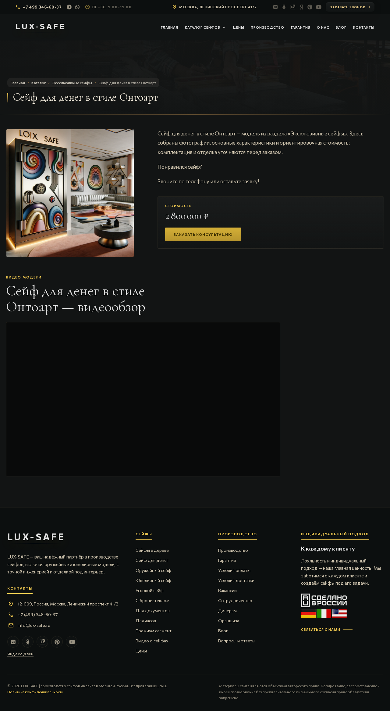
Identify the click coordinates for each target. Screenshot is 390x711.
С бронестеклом (152, 600)
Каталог (38, 83)
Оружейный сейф (153, 570)
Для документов (153, 610)
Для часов (146, 620)
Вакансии (227, 590)
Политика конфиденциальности (35, 692)
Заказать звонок (347, 7)
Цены (238, 27)
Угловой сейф (150, 590)
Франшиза (228, 620)
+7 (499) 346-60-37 (38, 614)
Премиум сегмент (154, 630)
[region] (70, 193)
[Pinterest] (309, 7)
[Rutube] (292, 7)
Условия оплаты (234, 570)
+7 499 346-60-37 (42, 7)
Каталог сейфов (205, 27)
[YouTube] (318, 7)
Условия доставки (236, 580)
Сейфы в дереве (152, 550)
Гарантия (300, 27)
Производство (267, 27)
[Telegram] (69, 7)
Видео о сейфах (152, 640)
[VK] (275, 7)
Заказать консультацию (203, 234)
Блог (341, 27)
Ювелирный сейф (153, 580)
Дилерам (227, 610)
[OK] (284, 7)
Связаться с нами (321, 629)
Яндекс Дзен (20, 654)
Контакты (363, 27)
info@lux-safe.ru (34, 625)
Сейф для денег (152, 560)
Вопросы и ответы (236, 640)
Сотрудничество (235, 600)
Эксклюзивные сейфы (72, 83)
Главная (169, 27)
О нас (323, 27)
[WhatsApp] (77, 7)
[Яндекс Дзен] (301, 7)
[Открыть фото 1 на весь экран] (70, 193)
